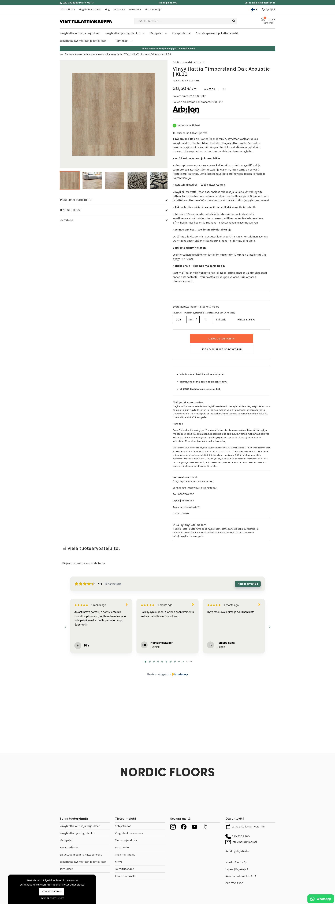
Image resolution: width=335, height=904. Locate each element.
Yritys (118, 861)
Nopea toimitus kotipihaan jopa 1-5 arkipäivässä (167, 48)
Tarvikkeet (122, 40)
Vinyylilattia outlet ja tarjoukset (80, 826)
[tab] (145, 662)
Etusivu (69, 54)
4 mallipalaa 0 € (167, 2)
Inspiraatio (119, 9)
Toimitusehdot (124, 869)
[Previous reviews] (65, 627)
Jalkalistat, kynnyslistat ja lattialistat (83, 40)
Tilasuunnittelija (153, 9)
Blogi (107, 9)
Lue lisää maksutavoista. (211, 441)
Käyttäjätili (269, 9)
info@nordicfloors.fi (244, 842)
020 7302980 (70, 2)
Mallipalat (156, 33)
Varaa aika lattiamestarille (260, 2)
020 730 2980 (240, 836)
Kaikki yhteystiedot (237, 851)
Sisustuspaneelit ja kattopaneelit (81, 854)
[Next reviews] (269, 627)
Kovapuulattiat (69, 847)
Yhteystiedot (123, 826)
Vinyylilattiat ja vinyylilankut (123, 33)
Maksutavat (135, 9)
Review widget (157, 674)
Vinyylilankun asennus (90, 9)
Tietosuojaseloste (126, 840)
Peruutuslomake (125, 876)
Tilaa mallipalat (67, 9)
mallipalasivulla (258, 413)
